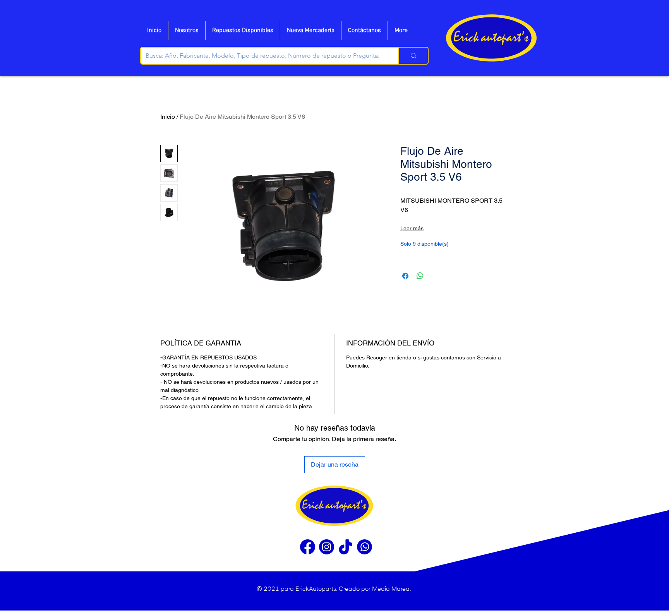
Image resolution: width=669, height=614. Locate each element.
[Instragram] (326, 546)
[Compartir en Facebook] (405, 275)
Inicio (167, 116)
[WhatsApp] (364, 546)
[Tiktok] (345, 546)
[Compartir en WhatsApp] (420, 275)
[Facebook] (307, 546)
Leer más (412, 228)
